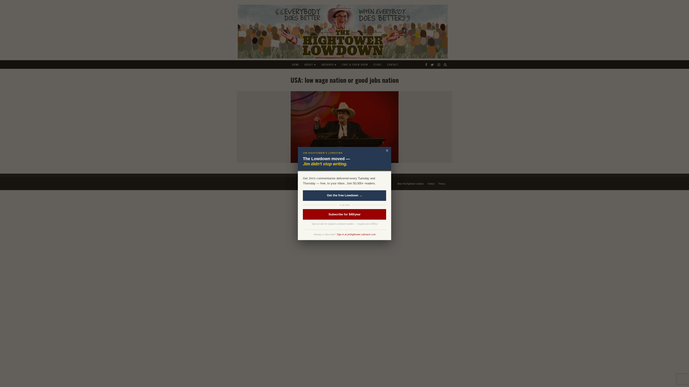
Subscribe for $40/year (345, 214)
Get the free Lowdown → (344, 195)
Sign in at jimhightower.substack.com (356, 234)
